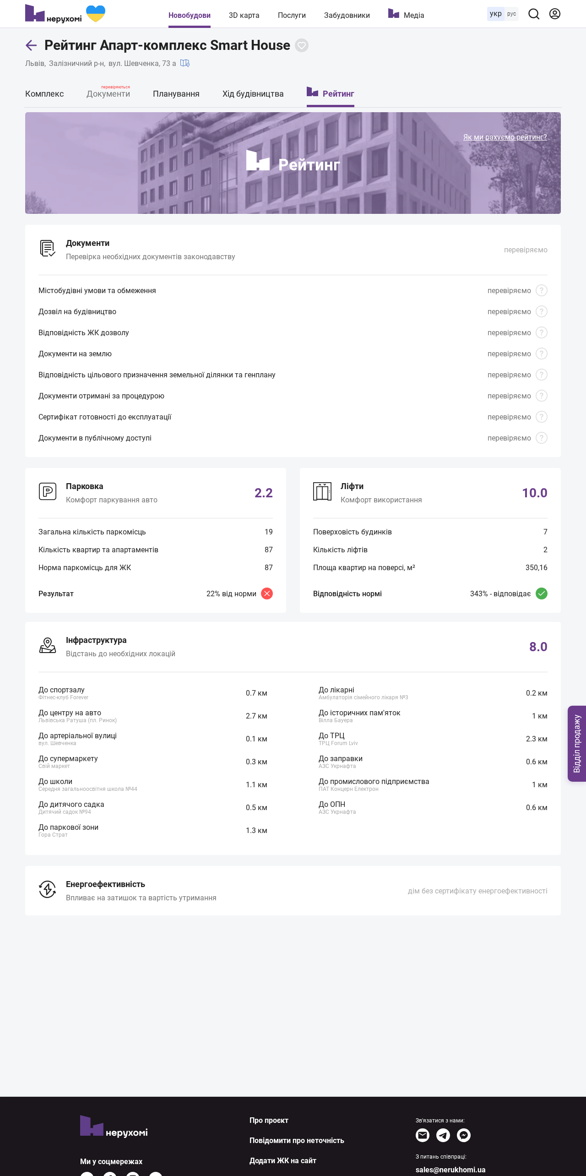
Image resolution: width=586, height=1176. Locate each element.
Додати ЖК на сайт (283, 1160)
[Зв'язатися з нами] (422, 1135)
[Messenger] (464, 1135)
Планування (176, 93)
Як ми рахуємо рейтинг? (505, 137)
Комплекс (44, 93)
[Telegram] (443, 1135)
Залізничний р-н (76, 63)
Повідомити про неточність (297, 1140)
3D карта (244, 15)
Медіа (414, 15)
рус (511, 14)
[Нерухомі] (65, 13)
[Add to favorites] (302, 45)
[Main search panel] (534, 14)
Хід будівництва (253, 93)
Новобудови (189, 15)
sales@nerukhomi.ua (451, 1169)
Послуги (292, 15)
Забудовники (347, 15)
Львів (34, 63)
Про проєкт (269, 1120)
